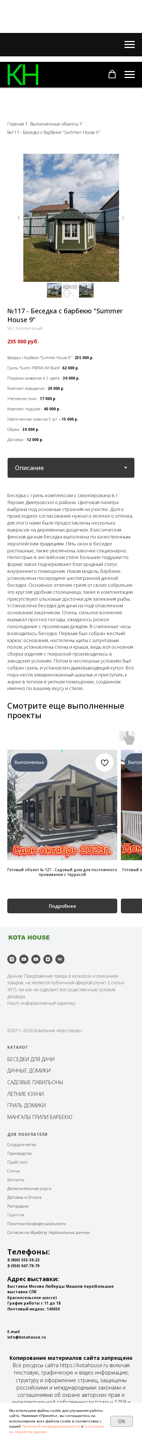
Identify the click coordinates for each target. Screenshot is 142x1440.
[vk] (59, 959)
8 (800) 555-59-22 (23, 1259)
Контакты (15, 1179)
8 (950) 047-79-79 (23, 1265)
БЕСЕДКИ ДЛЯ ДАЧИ (31, 1059)
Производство (19, 1153)
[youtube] (23, 959)
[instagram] (11, 959)
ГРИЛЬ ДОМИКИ (26, 1105)
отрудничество (22, 1144)
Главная (15, 124)
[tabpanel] (71, 591)
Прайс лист (17, 1162)
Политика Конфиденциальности (36, 1223)
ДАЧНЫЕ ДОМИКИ (29, 1070)
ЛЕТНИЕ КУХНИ (25, 1093)
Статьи (13, 1171)
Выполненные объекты (54, 124)
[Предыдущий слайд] (19, 217)
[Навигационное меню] (130, 44)
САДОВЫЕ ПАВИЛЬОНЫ (35, 1082)
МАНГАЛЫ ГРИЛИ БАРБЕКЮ (39, 1116)
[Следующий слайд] (123, 217)
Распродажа (18, 1206)
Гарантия (15, 1214)
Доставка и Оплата (24, 1197)
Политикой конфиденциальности (51, 1426)
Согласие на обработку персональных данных (48, 1232)
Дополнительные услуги (29, 1188)
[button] (112, 74)
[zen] (47, 959)
